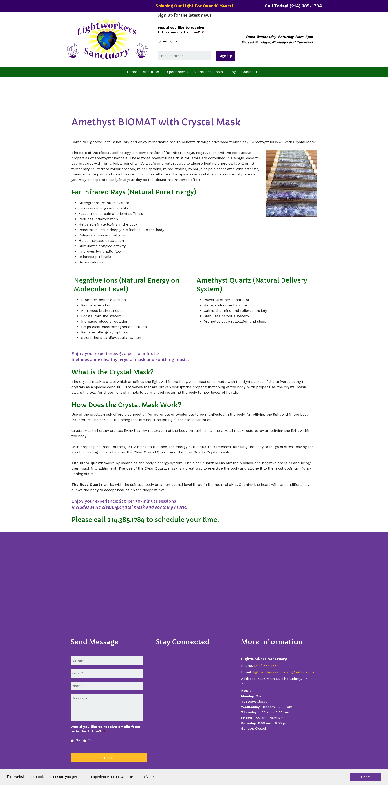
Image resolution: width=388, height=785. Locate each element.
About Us (151, 72)
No (177, 41)
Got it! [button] (366, 777)
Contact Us (250, 72)
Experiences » (177, 72)
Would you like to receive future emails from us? (181, 29)
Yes (165, 41)
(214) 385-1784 (266, 665)
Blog (232, 72)
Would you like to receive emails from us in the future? (105, 729)
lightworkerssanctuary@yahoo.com (283, 672)
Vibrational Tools (208, 72)
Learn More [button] (145, 777)
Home (132, 72)
